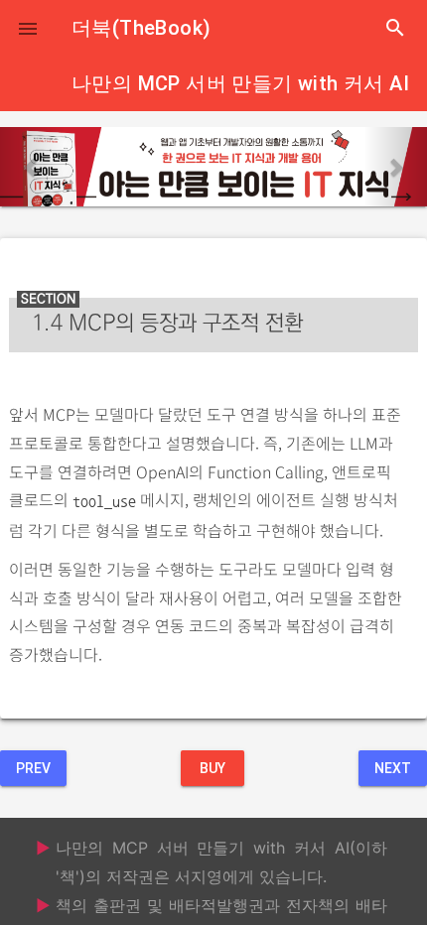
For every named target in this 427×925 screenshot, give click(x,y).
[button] (28, 28)
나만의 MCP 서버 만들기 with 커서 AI (240, 83)
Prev (33, 768)
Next (392, 768)
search (395, 28)
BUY (212, 768)
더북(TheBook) (141, 28)
